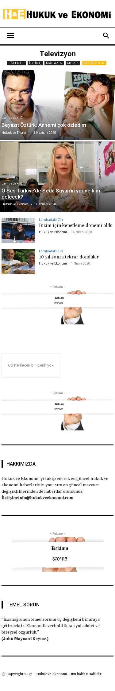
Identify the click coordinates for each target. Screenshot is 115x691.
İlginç (35, 63)
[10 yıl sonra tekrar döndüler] (18, 261)
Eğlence (17, 63)
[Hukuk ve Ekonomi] (57, 14)
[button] (10, 35)
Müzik (73, 63)
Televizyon (94, 63)
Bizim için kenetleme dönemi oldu (76, 226)
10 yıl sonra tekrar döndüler (69, 257)
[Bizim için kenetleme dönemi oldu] (18, 230)
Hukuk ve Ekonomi (53, 232)
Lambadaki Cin (13, 118)
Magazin (54, 63)
